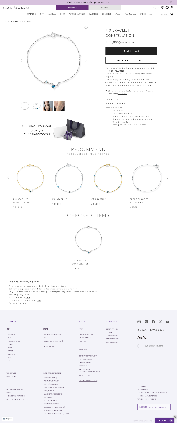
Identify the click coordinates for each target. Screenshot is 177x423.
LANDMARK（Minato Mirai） (54, 341)
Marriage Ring (85, 338)
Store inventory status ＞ (131, 60)
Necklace (52, 14)
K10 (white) (120, 103)
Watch (118, 14)
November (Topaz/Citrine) (53, 410)
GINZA (46, 338)
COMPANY (111, 321)
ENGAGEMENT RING (86, 334)
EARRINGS (93, 14)
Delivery (73, 289)
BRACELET (106, 14)
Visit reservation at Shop (88, 381)
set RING (83, 341)
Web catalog (11, 373)
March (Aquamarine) (51, 384)
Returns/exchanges (58, 292)
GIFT (42, 14)
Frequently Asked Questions (17, 399)
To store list (49, 346)
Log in (155, 7)
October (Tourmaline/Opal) (54, 407)
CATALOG (31, 14)
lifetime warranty (86, 359)
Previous (25, 60)
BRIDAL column (84, 375)
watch (10, 351)
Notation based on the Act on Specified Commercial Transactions (152, 394)
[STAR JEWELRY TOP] (16, 7)
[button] (171, 420)
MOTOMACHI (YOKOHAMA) (53, 334)
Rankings (9, 393)
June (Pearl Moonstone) (53, 394)
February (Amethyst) (51, 381)
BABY (9, 357)
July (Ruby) (48, 397)
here (28, 294)
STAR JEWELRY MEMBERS (154, 346)
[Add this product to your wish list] (86, 28)
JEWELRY (72, 7)
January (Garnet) (50, 378)
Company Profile (112, 329)
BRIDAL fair (83, 350)
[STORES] (162, 7)
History (109, 332)
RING (62, 14)
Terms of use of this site (146, 399)
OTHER (143, 14)
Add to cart (131, 51)
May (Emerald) (49, 391)
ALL (151, 14)
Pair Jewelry (130, 14)
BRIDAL (104, 7)
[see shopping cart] (172, 7)
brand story (11, 376)
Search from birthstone (52, 373)
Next (82, 60)
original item (84, 366)
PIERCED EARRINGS (77, 14)
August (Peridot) (50, 400)
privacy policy (142, 390)
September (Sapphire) (51, 404)
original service (85, 362)
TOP (6, 21)
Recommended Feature (14, 389)
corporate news (112, 342)
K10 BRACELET (59, 199)
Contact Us (141, 387)
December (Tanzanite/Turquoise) (56, 414)
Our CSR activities (112, 339)
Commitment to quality (88, 356)
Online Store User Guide (15, 396)
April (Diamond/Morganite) (54, 387)
